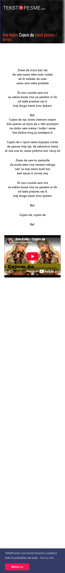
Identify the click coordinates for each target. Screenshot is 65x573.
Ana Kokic (10, 34)
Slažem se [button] (17, 566)
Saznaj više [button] (47, 557)
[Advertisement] (32, 53)
